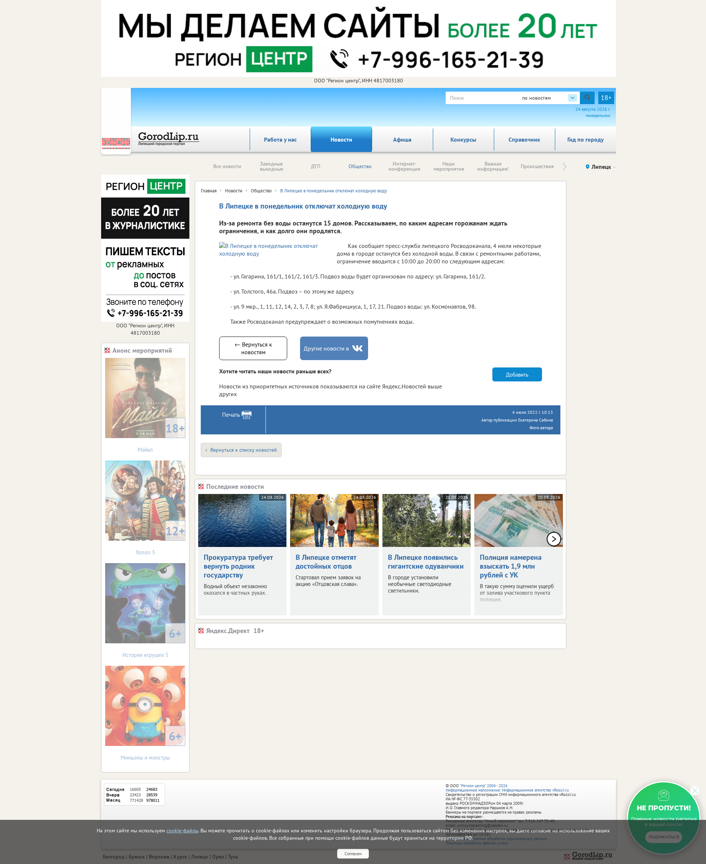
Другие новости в (326, 348)
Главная (209, 191)
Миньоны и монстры (151, 744)
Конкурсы (463, 139)
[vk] (358, 348)
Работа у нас (280, 139)
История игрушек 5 (152, 642)
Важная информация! (493, 166)
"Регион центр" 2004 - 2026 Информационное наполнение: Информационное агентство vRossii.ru (507, 788)
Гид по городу (585, 139)
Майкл (161, 436)
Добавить (517, 374)
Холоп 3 (160, 539)
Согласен (353, 853)
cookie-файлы (182, 830)
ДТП (315, 166)
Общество (360, 166)
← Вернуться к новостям (253, 348)
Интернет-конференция (404, 166)
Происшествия (537, 166)
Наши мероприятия (449, 166)
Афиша (402, 139)
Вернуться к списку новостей (243, 450)
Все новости (227, 166)
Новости (341, 139)
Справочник (524, 139)
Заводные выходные (271, 166)
